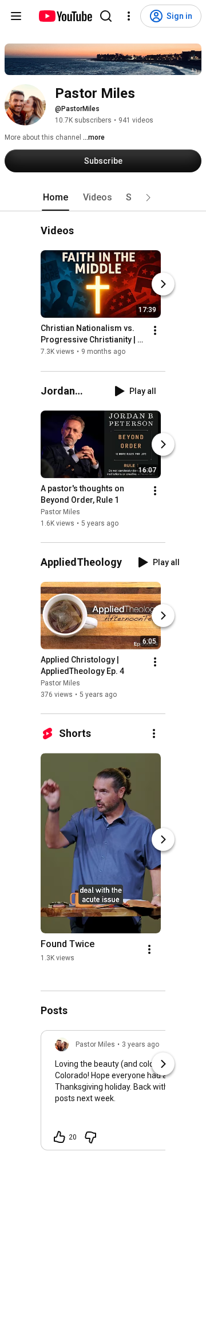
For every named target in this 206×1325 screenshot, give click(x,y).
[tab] (55, 197)
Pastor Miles (60, 512)
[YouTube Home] (65, 16)
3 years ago (140, 1044)
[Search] (106, 16)
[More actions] (155, 331)
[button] (148, 197)
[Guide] (16, 16)
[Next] (163, 284)
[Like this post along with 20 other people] (59, 1137)
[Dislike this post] (90, 1137)
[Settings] (129, 16)
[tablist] (103, 197)
